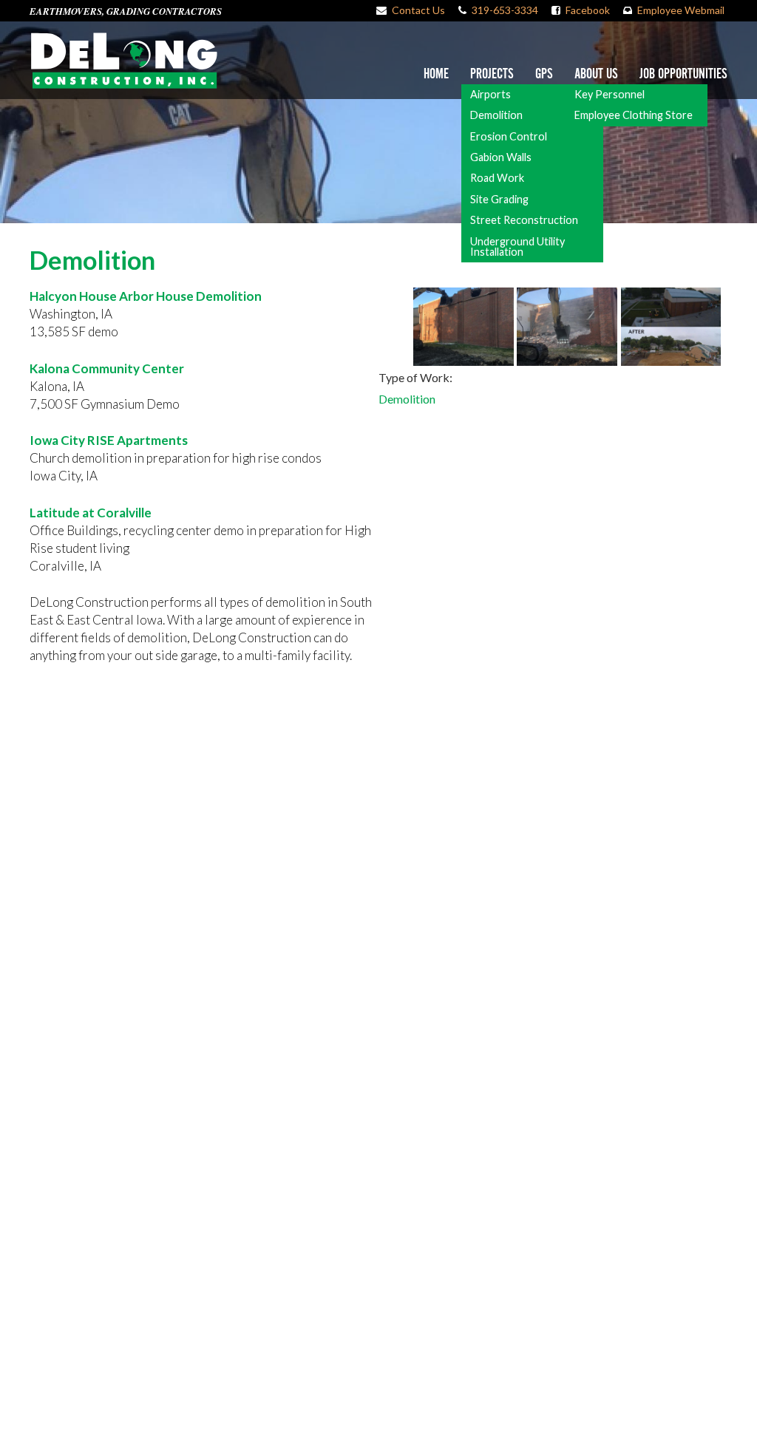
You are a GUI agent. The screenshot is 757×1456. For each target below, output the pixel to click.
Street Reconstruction (524, 220)
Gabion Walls (501, 157)
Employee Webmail (680, 10)
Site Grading (499, 199)
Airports (490, 94)
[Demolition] (463, 327)
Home (436, 74)
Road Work (497, 177)
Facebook (588, 10)
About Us (596, 74)
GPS (544, 74)
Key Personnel (609, 94)
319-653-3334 (505, 10)
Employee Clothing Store (633, 115)
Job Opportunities (683, 74)
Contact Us (418, 10)
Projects (492, 74)
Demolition (496, 115)
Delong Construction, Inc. (123, 60)
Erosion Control (508, 136)
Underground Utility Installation (517, 246)
